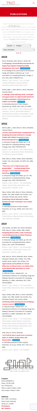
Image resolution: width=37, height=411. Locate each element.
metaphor (8, 34)
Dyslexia (22, 29)
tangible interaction (22, 37)
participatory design (8, 85)
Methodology (29, 152)
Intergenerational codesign (10, 114)
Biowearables (22, 24)
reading (25, 34)
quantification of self (25, 326)
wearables (14, 42)
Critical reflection (7, 216)
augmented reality (7, 24)
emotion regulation (26, 32)
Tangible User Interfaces (18, 39)
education (27, 29)
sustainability (30, 34)
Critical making (31, 27)
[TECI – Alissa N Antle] (11, 3)
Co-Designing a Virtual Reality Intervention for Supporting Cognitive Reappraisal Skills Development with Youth (18, 65)
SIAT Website (6, 408)
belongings (15, 24)
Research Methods (17, 154)
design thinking (6, 323)
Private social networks (13, 116)
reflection (14, 252)
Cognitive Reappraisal (8, 83)
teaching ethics (6, 187)
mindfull (14, 34)
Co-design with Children (17, 152)
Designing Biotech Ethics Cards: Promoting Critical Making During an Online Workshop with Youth (17, 235)
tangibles (31, 39)
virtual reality (19, 85)
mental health (23, 114)
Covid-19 (12, 111)
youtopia (23, 42)
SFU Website (5, 406)
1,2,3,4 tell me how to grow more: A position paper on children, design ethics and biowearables (17, 337)
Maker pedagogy (18, 216)
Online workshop (7, 218)
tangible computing (12, 37)
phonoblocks (19, 34)
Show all (18, 53)
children (14, 26)
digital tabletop (16, 29)
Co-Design (26, 80)
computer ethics (7, 249)
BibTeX (15, 80)
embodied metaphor (14, 32)
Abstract (4, 80)
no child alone (6, 154)
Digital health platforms (23, 111)
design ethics (8, 29)
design (3, 29)
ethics (28, 185)
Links (10, 80)
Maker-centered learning (19, 323)
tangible (5, 37)
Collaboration (24, 27)
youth (18, 42)
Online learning (28, 216)
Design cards (27, 249)
